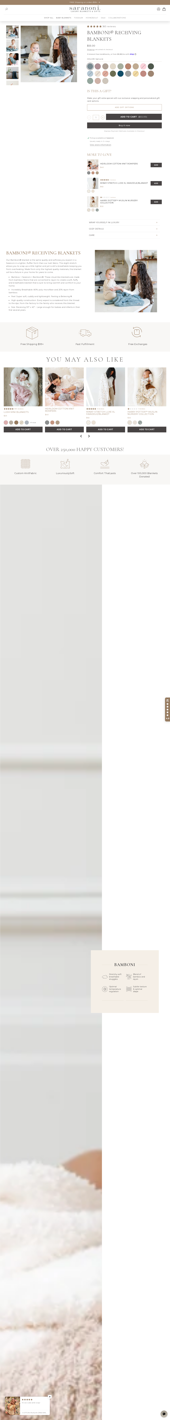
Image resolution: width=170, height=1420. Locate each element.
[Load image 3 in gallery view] (12, 59)
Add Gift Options (124, 107)
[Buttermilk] (113, 66)
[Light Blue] (90, 74)
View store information (100, 145)
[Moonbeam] (105, 81)
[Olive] (113, 74)
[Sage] (120, 66)
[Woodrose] (98, 66)
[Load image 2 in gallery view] (12, 45)
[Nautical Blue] (120, 74)
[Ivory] (98, 74)
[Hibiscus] (143, 74)
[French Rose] (128, 66)
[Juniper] (151, 66)
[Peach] (105, 74)
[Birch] (136, 66)
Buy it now (124, 125)
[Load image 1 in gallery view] (12, 32)
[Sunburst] (136, 74)
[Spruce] (90, 66)
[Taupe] (105, 66)
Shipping (90, 49)
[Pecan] (151, 74)
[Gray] (128, 74)
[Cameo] (98, 81)
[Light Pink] (143, 66)
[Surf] (90, 81)
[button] (6, 9)
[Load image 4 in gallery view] (12, 73)
